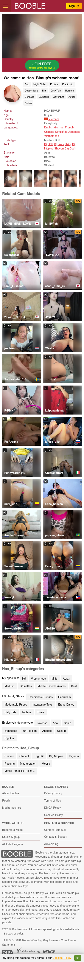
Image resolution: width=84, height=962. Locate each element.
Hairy (68, 144)
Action (71, 96)
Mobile (46, 763)
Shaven (59, 148)
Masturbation (28, 763)
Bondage (29, 96)
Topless (26, 712)
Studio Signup (11, 837)
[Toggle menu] (5, 6)
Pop (27, 84)
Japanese (74, 132)
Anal (55, 723)
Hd (24, 678)
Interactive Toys (43, 704)
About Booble (10, 793)
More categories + (20, 771)
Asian (66, 678)
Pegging (10, 763)
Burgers (69, 90)
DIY (44, 90)
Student (24, 756)
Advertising (51, 844)
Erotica (54, 84)
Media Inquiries (11, 807)
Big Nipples (56, 756)
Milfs (54, 678)
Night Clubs (39, 84)
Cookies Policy (53, 815)
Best (74, 686)
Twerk (40, 712)
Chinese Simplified (55, 132)
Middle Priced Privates (51, 686)
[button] (78, 178)
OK (77, 958)
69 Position (30, 731)
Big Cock (70, 148)
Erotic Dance (66, 704)
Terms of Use (52, 800)
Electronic (67, 84)
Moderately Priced (16, 704)
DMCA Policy (52, 807)
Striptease (11, 731)
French (69, 127)
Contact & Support (55, 836)
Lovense (42, 723)
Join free (41, 65)
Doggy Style (31, 90)
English (48, 127)
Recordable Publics (41, 697)
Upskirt (61, 731)
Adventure (58, 96)
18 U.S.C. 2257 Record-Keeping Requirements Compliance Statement (39, 942)
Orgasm (74, 756)
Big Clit (48, 144)
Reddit (6, 800)
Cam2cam (64, 697)
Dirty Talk (56, 90)
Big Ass (59, 144)
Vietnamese (51, 136)
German (59, 127)
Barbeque (44, 96)
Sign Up (74, 6)
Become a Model (12, 830)
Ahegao (47, 731)
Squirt (67, 723)
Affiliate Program (12, 844)
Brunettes (26, 686)
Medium (9, 686)
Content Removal (55, 830)
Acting (28, 103)
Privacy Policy (53, 793)
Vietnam (53, 119)
